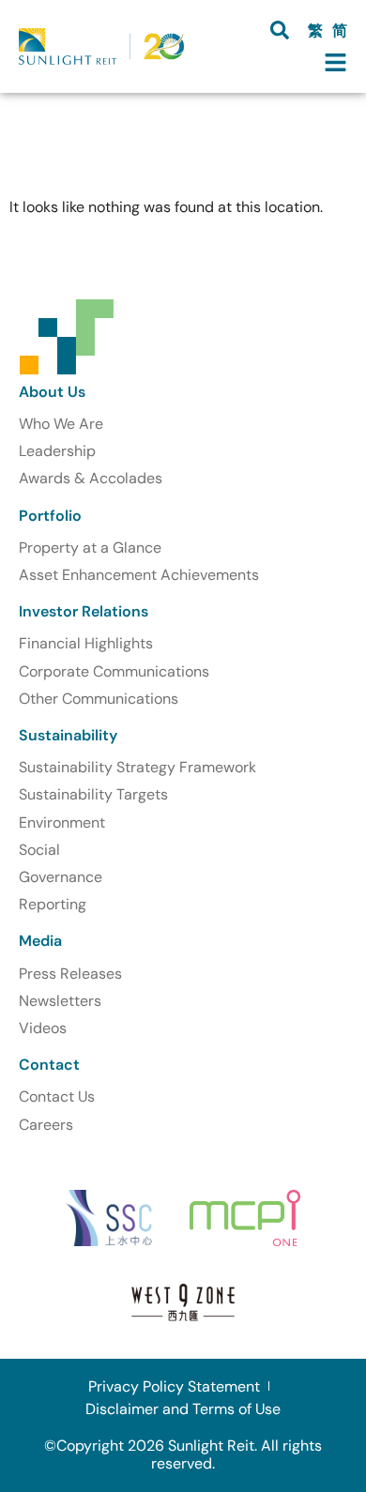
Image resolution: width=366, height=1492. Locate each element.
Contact (49, 1064)
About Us (52, 392)
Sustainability (68, 735)
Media (40, 941)
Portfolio (50, 515)
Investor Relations (83, 611)
